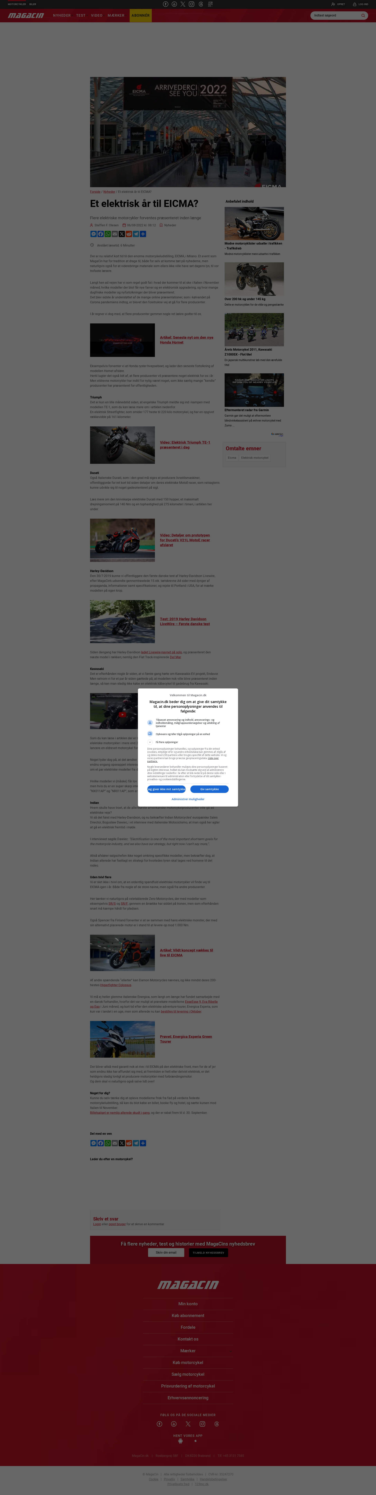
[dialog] (188, 747)
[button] (188, 742)
